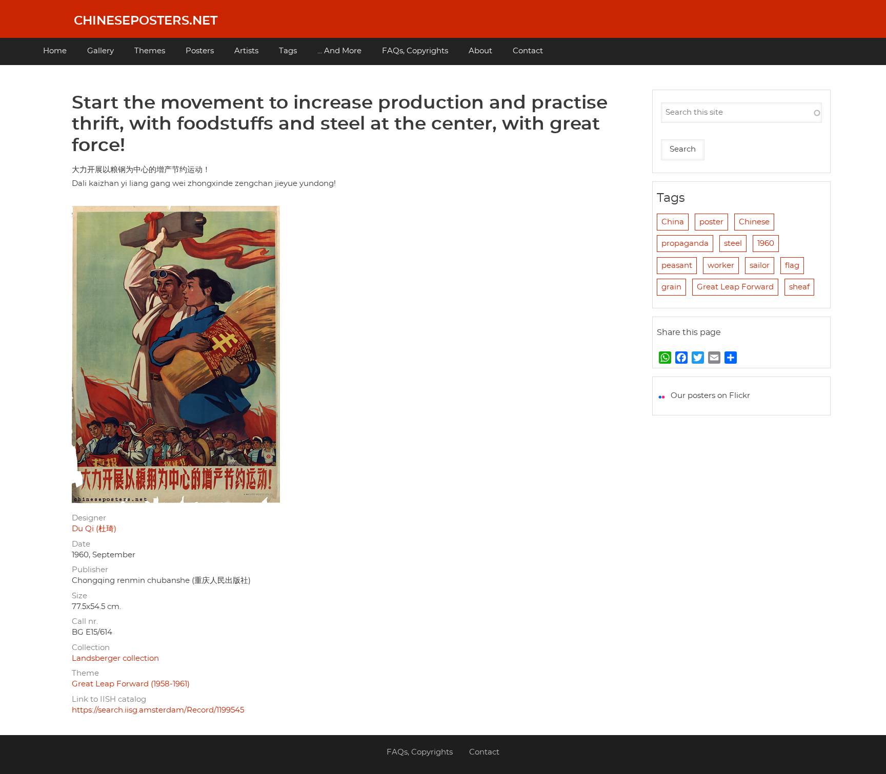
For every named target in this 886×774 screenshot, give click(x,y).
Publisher (90, 570)
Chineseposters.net (145, 21)
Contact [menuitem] (528, 51)
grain (671, 287)
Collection (91, 648)
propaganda (685, 243)
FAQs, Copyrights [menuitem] (415, 51)
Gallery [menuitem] (100, 51)
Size (79, 596)
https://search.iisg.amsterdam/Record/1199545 (158, 710)
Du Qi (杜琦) (94, 529)
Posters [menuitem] (200, 51)
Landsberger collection (115, 658)
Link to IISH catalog (109, 699)
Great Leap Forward (735, 287)
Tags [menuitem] (288, 51)
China (672, 222)
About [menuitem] (480, 51)
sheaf (799, 287)
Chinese (754, 222)
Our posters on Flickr (710, 396)
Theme (85, 673)
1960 (765, 243)
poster (711, 222)
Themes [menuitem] (149, 51)
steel (733, 243)
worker (721, 265)
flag (792, 265)
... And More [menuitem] (339, 51)
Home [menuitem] (55, 51)
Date (81, 544)
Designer (89, 518)
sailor (760, 265)
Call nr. (85, 621)
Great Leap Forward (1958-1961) (131, 684)
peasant (676, 265)
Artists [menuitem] (246, 51)
